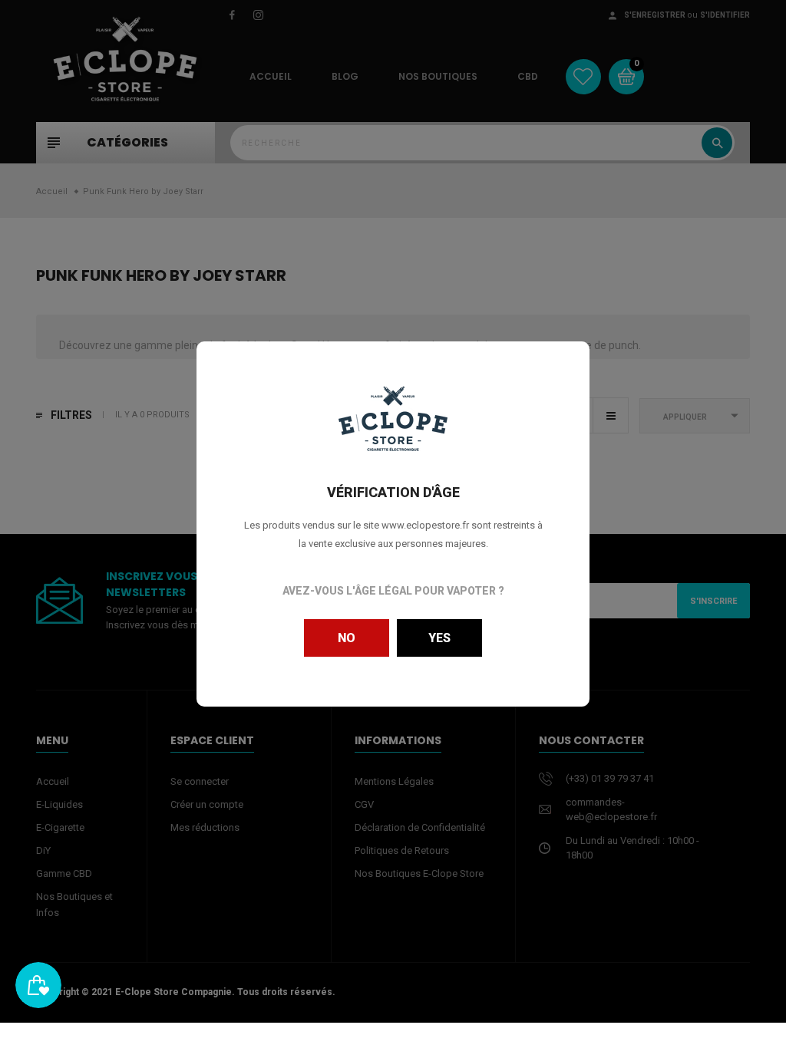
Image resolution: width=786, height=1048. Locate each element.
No (346, 638)
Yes (439, 638)
